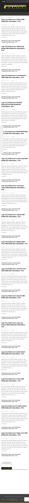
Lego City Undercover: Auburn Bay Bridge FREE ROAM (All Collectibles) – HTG (13, 48)
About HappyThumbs (12, 499)
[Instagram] (1, 144)
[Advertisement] (12, 481)
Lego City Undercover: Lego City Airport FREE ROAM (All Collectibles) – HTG (13, 325)
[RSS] (1, 148)
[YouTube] (15, 1)
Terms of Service (14, 500)
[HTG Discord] (1, 137)
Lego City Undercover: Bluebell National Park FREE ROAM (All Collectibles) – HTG (11, 104)
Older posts (6, 462)
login (3, 1)
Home (2, 17)
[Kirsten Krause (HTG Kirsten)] (1, 151)
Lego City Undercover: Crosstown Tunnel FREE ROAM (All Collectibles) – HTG (13, 187)
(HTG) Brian (13, 24)
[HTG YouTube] (1, 131)
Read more (4, 37)
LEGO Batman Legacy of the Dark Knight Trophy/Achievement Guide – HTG (10, 41)
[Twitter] (18, 1)
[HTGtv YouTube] (1, 134)
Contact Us (22, 499)
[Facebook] (12, 1)
